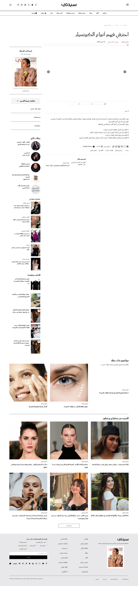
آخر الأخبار (65, 572)
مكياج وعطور (125, 42)
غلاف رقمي (64, 567)
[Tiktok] (25, 5)
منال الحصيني (25, 188)
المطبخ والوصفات (22, 546)
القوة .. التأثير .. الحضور (35, 109)
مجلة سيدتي (64, 539)
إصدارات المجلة (25, 51)
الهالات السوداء (109, 150)
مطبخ (42, 13)
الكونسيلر (100, 150)
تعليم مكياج (93, 150)
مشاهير (105, 13)
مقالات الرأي (35, 138)
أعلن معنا (104, 579)
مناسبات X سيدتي (63, 544)
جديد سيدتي (34, 199)
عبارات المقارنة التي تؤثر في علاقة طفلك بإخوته (21, 221)
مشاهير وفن (42, 546)
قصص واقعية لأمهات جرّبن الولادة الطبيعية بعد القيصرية (21, 326)
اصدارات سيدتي (83, 567)
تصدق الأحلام (37, 117)
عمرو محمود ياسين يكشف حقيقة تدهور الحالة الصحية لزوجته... (21, 343)
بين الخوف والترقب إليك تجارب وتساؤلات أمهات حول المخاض (21, 207)
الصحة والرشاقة (22, 542)
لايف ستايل (59, 13)
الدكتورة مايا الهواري (24, 166)
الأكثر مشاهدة (34, 275)
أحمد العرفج (26, 179)
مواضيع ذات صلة (120, 360)
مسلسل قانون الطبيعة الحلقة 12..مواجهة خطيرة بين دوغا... (20, 311)
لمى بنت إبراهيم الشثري (23, 144)
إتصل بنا (97, 579)
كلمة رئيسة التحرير (27, 101)
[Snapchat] (32, 5)
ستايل (86, 553)
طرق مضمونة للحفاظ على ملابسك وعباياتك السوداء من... (21, 281)
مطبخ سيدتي (84, 544)
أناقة (97, 13)
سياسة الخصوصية (114, 579)
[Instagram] (21, 5)
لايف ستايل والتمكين (40, 542)
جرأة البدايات (37, 126)
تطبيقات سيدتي (63, 562)
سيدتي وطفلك (70, 13)
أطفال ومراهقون (25, 217)
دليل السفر (85, 572)
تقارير (86, 558)
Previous (124, 71)
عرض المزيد (69, 526)
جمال (90, 13)
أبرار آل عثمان (25, 155)
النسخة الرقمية (25, 91)
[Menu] (127, 5)
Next (48, 71)
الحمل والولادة (26, 203)
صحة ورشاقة (82, 13)
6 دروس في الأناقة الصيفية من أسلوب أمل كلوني (21, 235)
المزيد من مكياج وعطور (116, 418)
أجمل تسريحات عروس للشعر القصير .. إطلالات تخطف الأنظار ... (20, 263)
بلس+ (51, 13)
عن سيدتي (65, 548)
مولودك (27, 245)
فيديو (33, 13)
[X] (29, 5)
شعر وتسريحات (25, 259)
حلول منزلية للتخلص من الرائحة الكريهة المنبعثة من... (20, 295)
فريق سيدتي (64, 558)
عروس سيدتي (84, 562)
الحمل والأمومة (22, 549)
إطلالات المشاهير (25, 231)
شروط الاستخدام (125, 579)
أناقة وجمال (32, 546)
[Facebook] (18, 5)
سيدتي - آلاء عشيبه (113, 42)
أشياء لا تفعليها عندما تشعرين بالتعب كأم (20, 249)
